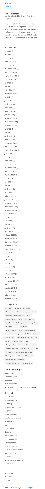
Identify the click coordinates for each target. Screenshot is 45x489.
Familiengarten (19, 316)
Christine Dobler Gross (16, 16)
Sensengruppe (17, 341)
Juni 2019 (8, 260)
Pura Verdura (9, 337)
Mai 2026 (8, 55)
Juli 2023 (7, 129)
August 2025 (9, 79)
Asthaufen (8, 308)
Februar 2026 (9, 62)
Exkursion (8, 316)
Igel (17, 323)
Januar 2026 (9, 65)
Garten (29, 316)
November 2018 (10, 284)
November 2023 (10, 122)
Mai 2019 (8, 263)
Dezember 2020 (10, 203)
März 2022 (8, 161)
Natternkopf (9, 373)
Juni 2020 (8, 221)
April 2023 (8, 136)
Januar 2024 (9, 115)
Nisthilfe (27, 334)
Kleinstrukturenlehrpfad (26, 330)
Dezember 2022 (10, 143)
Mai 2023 (8, 132)
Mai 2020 (8, 224)
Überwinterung (26, 363)
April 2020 (8, 228)
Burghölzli (8, 19)
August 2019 (9, 253)
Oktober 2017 (9, 299)
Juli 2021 (7, 178)
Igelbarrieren (25, 323)
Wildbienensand (10, 359)
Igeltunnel (8, 327)
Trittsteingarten (30, 345)
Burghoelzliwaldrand (12, 407)
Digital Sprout (29, 487)
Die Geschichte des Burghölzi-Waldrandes (20, 387)
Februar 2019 (9, 274)
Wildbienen (29, 356)
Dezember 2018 (10, 281)
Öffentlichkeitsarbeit (12, 363)
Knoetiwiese (9, 428)
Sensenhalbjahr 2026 (12, 377)
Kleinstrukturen (10, 330)
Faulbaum (8, 380)
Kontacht (8, 334)
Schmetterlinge (33, 337)
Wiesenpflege (9, 356)
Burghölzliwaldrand (30, 312)
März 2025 (8, 90)
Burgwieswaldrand (11, 414)
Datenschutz (9, 473)
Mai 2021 (8, 185)
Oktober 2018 (9, 288)
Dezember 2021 (10, 168)
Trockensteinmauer (12, 348)
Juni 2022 (8, 154)
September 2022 (10, 150)
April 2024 (8, 104)
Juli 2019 (7, 256)
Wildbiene (20, 356)
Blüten (19, 312)
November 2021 (10, 171)
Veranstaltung (9, 457)
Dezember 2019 (10, 238)
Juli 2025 (7, 83)
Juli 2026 (7, 51)
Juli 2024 (7, 97)
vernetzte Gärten (26, 348)
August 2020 (9, 214)
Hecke (21, 319)
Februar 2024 (9, 111)
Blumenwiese (9, 312)
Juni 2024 (8, 100)
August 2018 (9, 291)
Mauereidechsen (11, 14)
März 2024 (8, 108)
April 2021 (8, 189)
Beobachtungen (10, 400)
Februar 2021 (9, 196)
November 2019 (10, 242)
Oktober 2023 (9, 125)
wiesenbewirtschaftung (24, 352)
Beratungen (9, 404)
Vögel (36, 348)
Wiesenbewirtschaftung (13, 460)
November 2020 (10, 207)
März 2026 (8, 58)
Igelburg (35, 323)
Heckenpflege (29, 319)
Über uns (8, 477)
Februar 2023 (9, 139)
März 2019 (8, 270)
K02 (16, 327)
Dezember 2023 (10, 118)
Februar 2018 (9, 295)
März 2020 (8, 231)
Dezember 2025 (10, 69)
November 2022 (10, 146)
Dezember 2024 (10, 93)
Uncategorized (10, 453)
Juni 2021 (8, 182)
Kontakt (7, 480)
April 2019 (8, 267)
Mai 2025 (8, 86)
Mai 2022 (8, 157)
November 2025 (10, 72)
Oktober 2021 (9, 175)
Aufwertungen (10, 397)
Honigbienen (9, 323)
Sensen (7, 341)
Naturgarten (18, 334)
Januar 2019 (9, 277)
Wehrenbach (9, 352)
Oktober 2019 (9, 245)
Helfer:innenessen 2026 (13, 384)
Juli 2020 (7, 217)
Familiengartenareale (12, 418)
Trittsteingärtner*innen (13, 450)
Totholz (20, 345)
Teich (26, 341)
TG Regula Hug (10, 345)
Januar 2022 (9, 164)
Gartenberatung (10, 319)
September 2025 (10, 76)
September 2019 (10, 249)
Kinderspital (23, 327)
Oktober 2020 (9, 210)
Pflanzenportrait (10, 439)
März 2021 (8, 192)
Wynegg (21, 359)
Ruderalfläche (21, 337)
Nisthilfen (36, 334)
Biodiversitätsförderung (22, 308)
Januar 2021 (9, 199)
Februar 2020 (9, 235)
